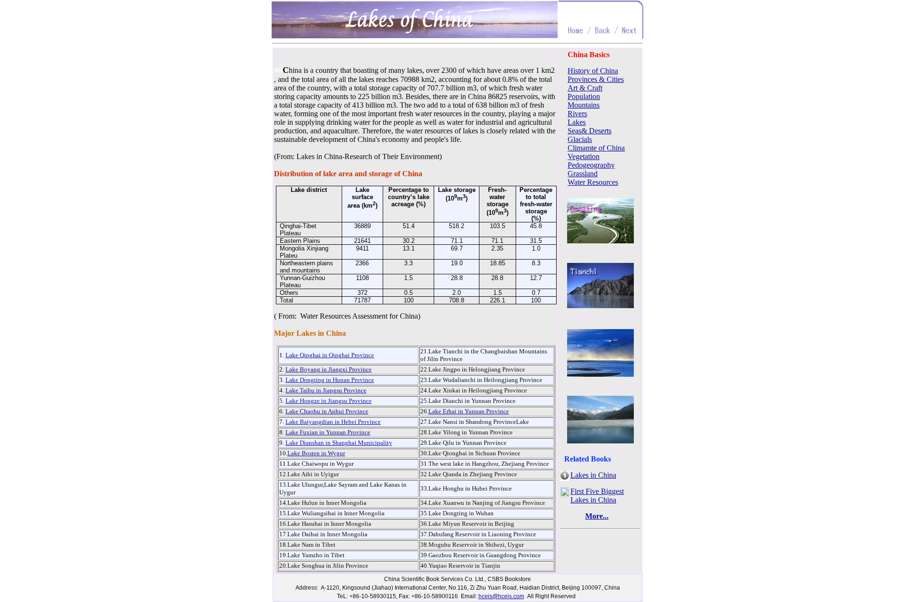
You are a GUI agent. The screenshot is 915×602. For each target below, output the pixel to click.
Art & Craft (585, 88)
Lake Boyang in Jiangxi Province (328, 369)
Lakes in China (593, 475)
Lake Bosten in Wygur (316, 453)
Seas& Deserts (589, 131)
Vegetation (584, 156)
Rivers (577, 114)
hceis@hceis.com (501, 596)
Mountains (584, 105)
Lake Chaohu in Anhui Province (326, 411)
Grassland (583, 174)
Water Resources (593, 182)
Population (584, 96)
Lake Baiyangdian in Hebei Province (333, 421)
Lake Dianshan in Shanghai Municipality (338, 442)
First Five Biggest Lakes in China (597, 495)
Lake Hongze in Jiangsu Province (328, 400)
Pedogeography (591, 165)
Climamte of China (596, 148)
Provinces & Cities (596, 79)
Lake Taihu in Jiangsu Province (325, 390)
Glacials (580, 139)
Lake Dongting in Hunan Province (329, 379)
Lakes (577, 122)
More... (597, 516)
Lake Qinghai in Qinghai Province (329, 355)
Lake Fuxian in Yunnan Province (327, 432)
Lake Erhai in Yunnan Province (468, 411)
